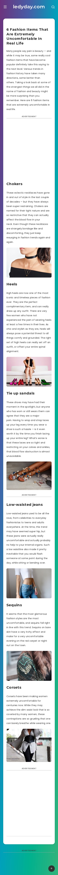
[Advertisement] (29, 151)
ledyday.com (29, 7)
